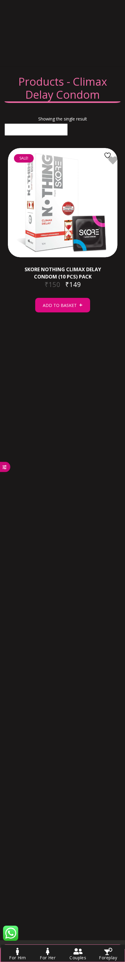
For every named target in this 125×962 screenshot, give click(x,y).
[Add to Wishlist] (108, 160)
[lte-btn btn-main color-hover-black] (62, 305)
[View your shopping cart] (14, 51)
